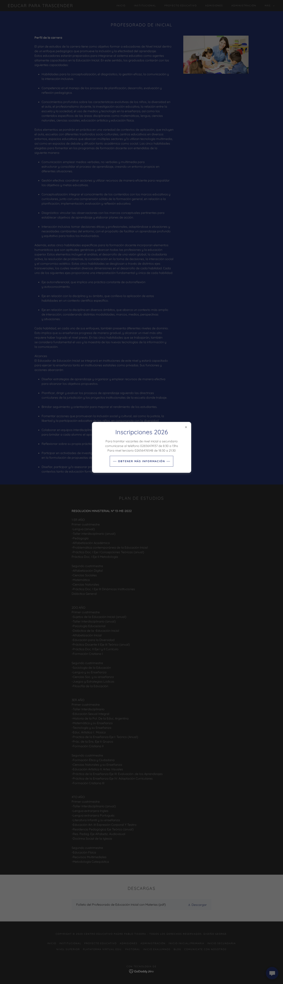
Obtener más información (141, 461)
